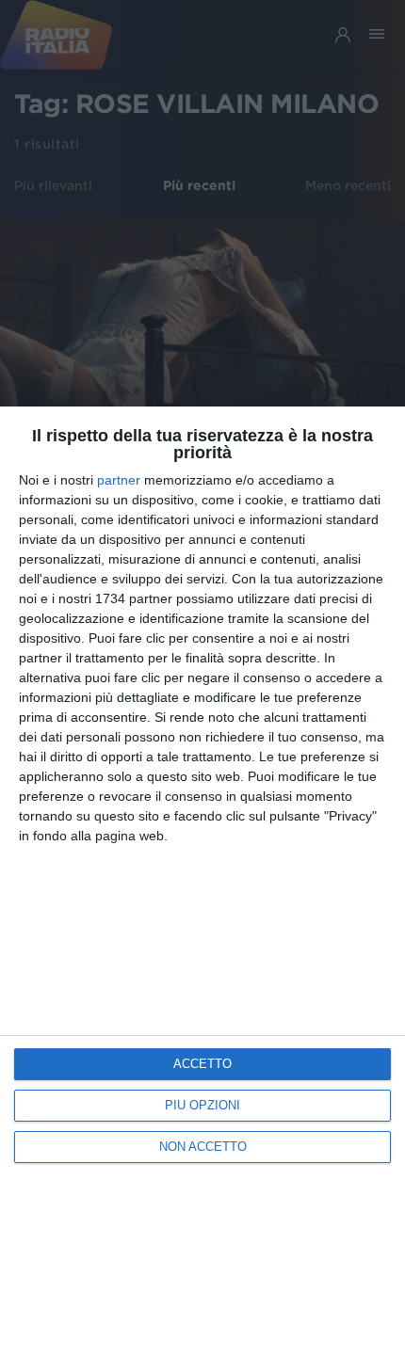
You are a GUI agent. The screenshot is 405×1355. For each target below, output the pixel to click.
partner (118, 479)
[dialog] (202, 880)
